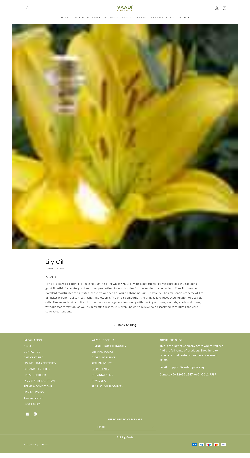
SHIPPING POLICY (103, 351)
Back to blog (127, 325)
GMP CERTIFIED (33, 357)
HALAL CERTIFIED (35, 374)
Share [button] (52, 276)
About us (29, 345)
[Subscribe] (152, 427)
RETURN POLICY (102, 363)
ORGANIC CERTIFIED (37, 369)
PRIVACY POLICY (34, 392)
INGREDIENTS (100, 369)
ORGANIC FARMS (102, 374)
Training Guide (125, 437)
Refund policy (32, 403)
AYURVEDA (99, 380)
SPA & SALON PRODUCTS (107, 386)
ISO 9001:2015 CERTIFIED (40, 363)
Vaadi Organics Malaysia (40, 445)
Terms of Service (33, 397)
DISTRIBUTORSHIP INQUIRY (109, 345)
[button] (27, 8)
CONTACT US (32, 351)
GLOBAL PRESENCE (103, 357)
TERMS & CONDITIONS (38, 386)
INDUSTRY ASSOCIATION (39, 380)
